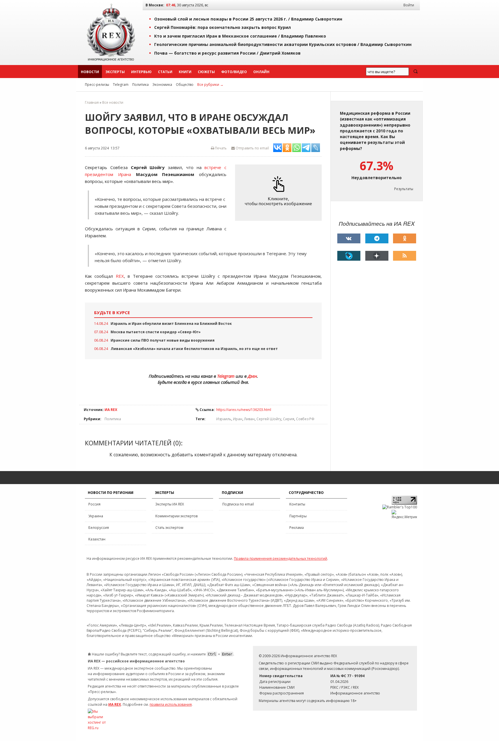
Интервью (141, 71)
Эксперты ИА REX (169, 504)
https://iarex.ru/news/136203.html (243, 409)
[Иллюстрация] (280, 192)
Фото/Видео (234, 71)
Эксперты (115, 71)
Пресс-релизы (97, 84)
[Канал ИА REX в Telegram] (376, 238)
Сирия (288, 418)
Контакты (297, 504)
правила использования (171, 704)
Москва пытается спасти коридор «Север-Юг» (156, 331)
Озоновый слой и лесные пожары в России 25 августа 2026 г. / (248, 19)
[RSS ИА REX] (404, 256)
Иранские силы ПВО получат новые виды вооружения (163, 340)
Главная (92, 102)
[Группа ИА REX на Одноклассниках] (404, 238)
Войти (408, 5)
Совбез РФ (305, 418)
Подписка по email (238, 504)
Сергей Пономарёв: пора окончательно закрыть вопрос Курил (222, 27)
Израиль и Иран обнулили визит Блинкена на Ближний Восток (171, 323)
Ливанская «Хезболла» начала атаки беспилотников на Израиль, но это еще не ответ (194, 348)
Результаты (403, 188)
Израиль (223, 418)
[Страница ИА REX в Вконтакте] (348, 238)
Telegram (121, 84)
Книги (185, 71)
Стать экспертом (169, 527)
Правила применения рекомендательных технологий (280, 558)
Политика (140, 84)
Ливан (249, 418)
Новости (90, 71)
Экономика (162, 84)
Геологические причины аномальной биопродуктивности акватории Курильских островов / (283, 44)
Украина (95, 516)
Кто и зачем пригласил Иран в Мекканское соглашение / (240, 36)
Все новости (112, 102)
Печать (220, 148)
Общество (184, 84)
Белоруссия (98, 527)
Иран (237, 418)
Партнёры (298, 516)
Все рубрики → (210, 84)
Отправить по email (252, 148)
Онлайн (261, 71)
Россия (94, 504)
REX (120, 276)
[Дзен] (376, 256)
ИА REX (111, 409)
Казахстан (96, 539)
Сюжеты (206, 71)
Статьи (165, 71)
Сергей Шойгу (268, 418)
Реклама (296, 527)
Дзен (252, 376)
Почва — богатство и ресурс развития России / (227, 53)
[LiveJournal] (348, 256)
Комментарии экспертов (176, 516)
